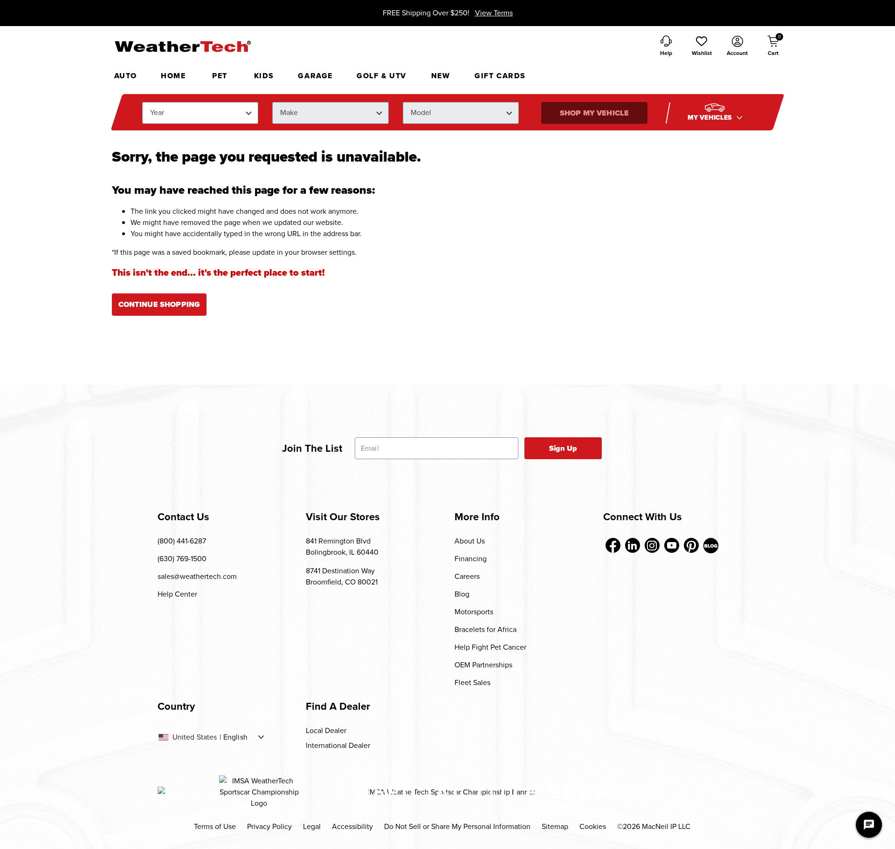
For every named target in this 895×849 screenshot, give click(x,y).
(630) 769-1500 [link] (182, 558)
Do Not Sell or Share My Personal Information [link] (457, 826)
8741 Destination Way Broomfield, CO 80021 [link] (342, 576)
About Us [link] (469, 541)
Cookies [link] (592, 826)
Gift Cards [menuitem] (500, 75)
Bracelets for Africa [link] (485, 629)
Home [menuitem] (173, 75)
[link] (613, 545)
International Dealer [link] (338, 745)
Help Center (177, 594)
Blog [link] (461, 594)
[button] (701, 46)
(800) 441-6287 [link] (182, 541)
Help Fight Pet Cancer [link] (490, 647)
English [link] (235, 737)
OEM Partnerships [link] (483, 664)
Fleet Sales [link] (472, 682)
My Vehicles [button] (711, 117)
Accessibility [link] (352, 826)
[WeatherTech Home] (182, 46)
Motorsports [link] (473, 611)
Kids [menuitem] (264, 75)
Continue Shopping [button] (159, 304)
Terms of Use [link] (215, 826)
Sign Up (563, 448)
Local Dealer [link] (326, 730)
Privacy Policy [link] (269, 826)
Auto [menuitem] (125, 75)
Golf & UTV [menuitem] (381, 75)
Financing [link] (470, 558)
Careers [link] (467, 576)
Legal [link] (312, 826)
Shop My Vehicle (594, 113)
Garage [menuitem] (315, 75)
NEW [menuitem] (440, 75)
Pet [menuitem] (219, 75)
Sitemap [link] (555, 826)
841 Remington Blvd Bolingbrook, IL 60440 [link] (342, 546)
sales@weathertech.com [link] (197, 576)
